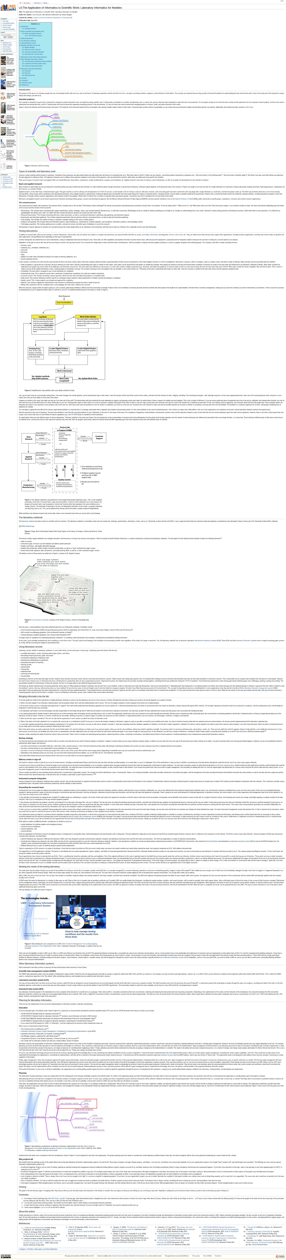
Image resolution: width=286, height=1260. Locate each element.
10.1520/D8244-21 (211, 1242)
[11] (95, 1018)
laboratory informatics (244, 640)
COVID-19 (103, 192)
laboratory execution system (240, 841)
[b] (190, 870)
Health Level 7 (256, 994)
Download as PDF (8, 179)
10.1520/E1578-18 (166, 1238)
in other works (248, 107)
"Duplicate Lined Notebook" (33, 1227)
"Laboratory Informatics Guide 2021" (259, 1231)
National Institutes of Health (184, 199)
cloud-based (33, 750)
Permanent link (7, 49)
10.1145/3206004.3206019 (124, 1242)
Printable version (7, 187)
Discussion (27, 3)
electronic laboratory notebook (207, 640)
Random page (7, 27)
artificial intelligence (129, 192)
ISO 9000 (74, 414)
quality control (141, 235)
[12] (93, 1020)
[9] (60, 1013)
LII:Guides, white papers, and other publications (42, 1249)
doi (69, 1231)
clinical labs (154, 235)
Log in (282, 1)
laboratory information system (174, 957)
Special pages (7, 47)
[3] (71, 632)
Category (22, 1249)
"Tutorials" (250, 1227)
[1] (221, 538)
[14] (65, 1033)
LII (20, 3)
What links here (7, 42)
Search (3, 32)
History (45, 3)
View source (37, 3)
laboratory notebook (28, 521)
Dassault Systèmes (211, 841)
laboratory (76, 93)
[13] (47, 1028)
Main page (5, 21)
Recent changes (7, 25)
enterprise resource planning (170, 1055)
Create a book (7, 177)
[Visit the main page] (8, 8)
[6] (265, 731)
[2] (132, 629)
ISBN (253, 1244)
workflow (163, 262)
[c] (197, 982)
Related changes (7, 44)
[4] (70, 634)
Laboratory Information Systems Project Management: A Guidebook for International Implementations (54, 1031)
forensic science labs (176, 235)
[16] (78, 1038)
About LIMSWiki (207, 1256)
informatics (122, 93)
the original (189, 1229)
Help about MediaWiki (9, 29)
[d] (39, 1169)
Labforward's (243, 731)
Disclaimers (218, 1256)
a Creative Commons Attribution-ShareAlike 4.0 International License (129, 1256)
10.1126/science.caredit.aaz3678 (82, 1231)
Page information (7, 51)
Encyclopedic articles (8, 23)
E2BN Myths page (57, 1198)
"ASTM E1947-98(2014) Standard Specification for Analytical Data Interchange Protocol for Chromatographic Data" (220, 1229)
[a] (103, 205)
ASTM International (112, 1011)
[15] (59, 1035)
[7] (94, 774)
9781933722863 (262, 1244)
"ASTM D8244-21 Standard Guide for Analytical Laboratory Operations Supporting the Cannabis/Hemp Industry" (219, 1238)
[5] (235, 731)
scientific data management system (84, 816)
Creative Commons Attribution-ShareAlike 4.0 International (52, 17)
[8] (95, 774)
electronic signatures (224, 765)
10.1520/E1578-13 (166, 1244)
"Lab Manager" (252, 1236)
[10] (60, 1015)
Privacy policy (196, 1256)
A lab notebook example (39, 620)
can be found (45, 1207)
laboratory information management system (259, 688)
